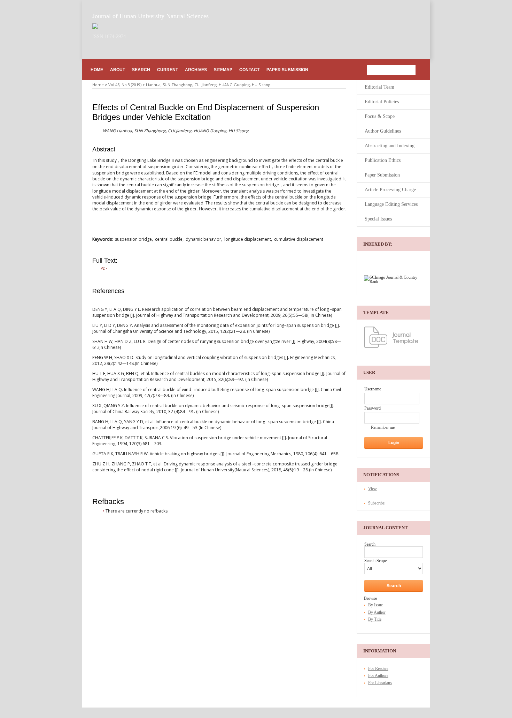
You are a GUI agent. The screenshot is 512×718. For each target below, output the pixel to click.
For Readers (378, 668)
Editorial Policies (382, 101)
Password (372, 408)
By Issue (375, 605)
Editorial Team (379, 87)
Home (97, 69)
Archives (196, 69)
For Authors (378, 675)
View (372, 489)
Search (141, 69)
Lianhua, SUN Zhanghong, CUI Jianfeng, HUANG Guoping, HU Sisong (208, 84)
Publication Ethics (383, 160)
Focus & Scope (380, 116)
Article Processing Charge (390, 189)
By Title (374, 619)
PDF (104, 268)
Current (167, 69)
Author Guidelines (383, 131)
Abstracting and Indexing (389, 145)
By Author (377, 612)
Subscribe (376, 503)
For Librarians (380, 683)
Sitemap (223, 69)
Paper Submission (287, 69)
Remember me (383, 427)
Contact (249, 69)
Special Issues (378, 219)
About (117, 69)
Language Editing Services (391, 204)
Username (372, 389)
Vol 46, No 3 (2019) (124, 84)
